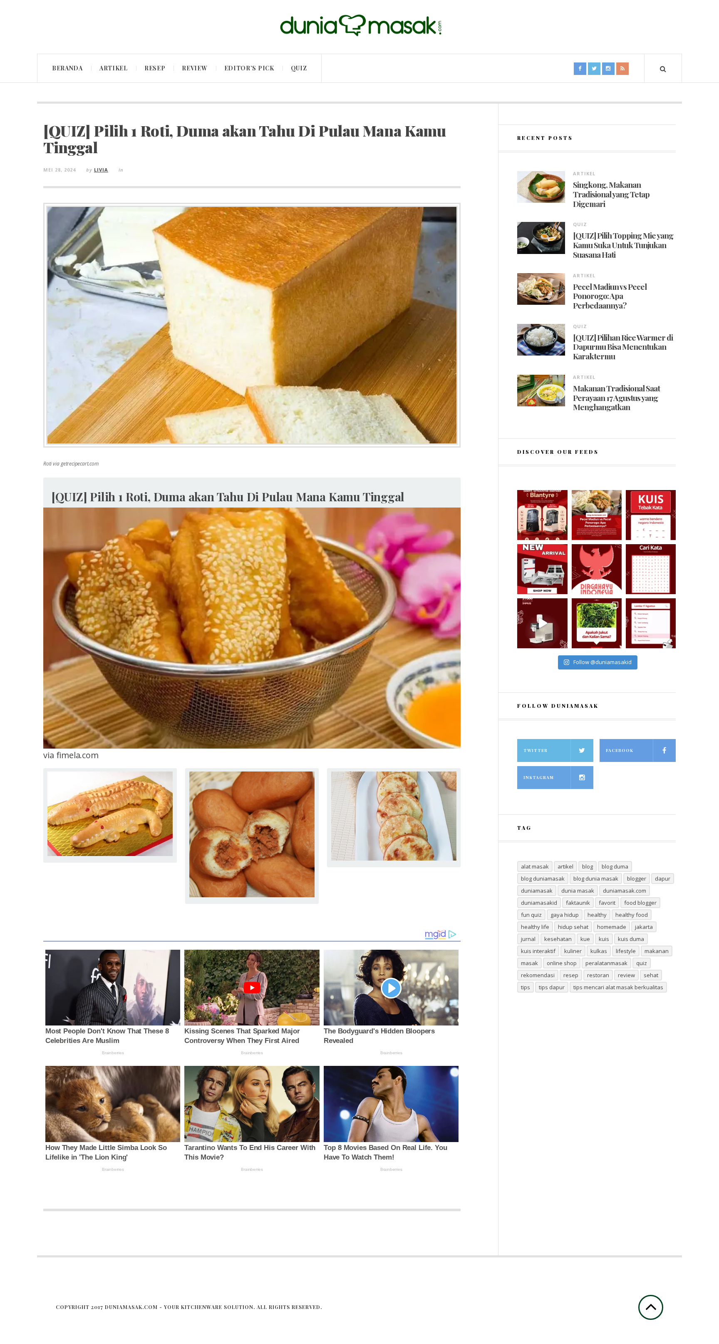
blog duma (615, 866)
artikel (565, 866)
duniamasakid (539, 902)
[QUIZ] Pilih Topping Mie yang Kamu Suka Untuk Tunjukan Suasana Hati (623, 245)
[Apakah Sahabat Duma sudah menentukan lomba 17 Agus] (651, 623)
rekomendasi (538, 975)
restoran (598, 975)
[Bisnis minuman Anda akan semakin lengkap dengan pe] (542, 623)
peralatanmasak (606, 963)
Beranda (67, 68)
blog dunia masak (595, 878)
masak (529, 963)
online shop (562, 963)
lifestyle (626, 951)
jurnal (528, 939)
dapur (662, 878)
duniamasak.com (624, 890)
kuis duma (631, 939)
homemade (611, 927)
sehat (651, 975)
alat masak (535, 866)
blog (587, 866)
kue (585, 939)
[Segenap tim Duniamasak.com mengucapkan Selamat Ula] (597, 569)
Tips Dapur (552, 987)
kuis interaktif (538, 951)
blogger (636, 878)
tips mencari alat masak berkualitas (618, 987)
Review (194, 68)
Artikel (113, 68)
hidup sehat (573, 927)
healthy (597, 914)
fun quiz (531, 914)
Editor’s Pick (249, 68)
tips (525, 987)
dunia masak (577, 890)
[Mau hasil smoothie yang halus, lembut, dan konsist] (542, 515)
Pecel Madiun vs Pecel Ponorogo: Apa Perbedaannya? (610, 296)
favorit (607, 902)
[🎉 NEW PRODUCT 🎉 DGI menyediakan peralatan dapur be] (542, 569)
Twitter (535, 750)
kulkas (598, 951)
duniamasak (537, 890)
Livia (101, 170)
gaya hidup (564, 914)
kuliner (573, 951)
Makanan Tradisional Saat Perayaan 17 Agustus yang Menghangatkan (616, 397)
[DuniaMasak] (359, 25)
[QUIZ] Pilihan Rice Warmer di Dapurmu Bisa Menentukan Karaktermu (623, 347)
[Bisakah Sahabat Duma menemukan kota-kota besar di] (651, 569)
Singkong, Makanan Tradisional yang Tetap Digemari (611, 194)
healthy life (535, 927)
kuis (604, 939)
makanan (657, 951)
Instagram (538, 777)
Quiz (299, 68)
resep (570, 975)
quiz (641, 963)
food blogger (640, 902)
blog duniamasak (543, 878)
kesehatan (558, 939)
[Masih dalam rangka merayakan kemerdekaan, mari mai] (651, 515)
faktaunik (578, 902)
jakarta (644, 927)
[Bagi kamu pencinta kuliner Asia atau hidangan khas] (597, 623)
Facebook (619, 750)
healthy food (631, 914)
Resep (155, 68)
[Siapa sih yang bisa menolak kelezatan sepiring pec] (597, 515)
